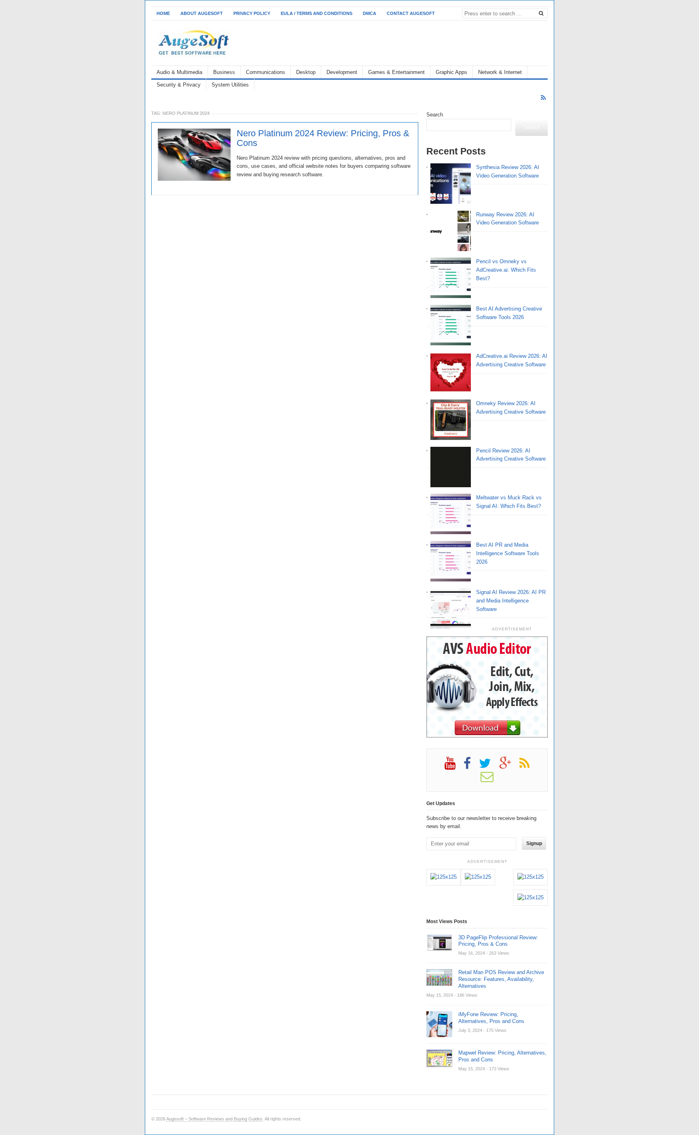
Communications (265, 72)
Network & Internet (500, 72)
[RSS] (543, 98)
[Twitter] (489, 766)
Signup (534, 843)
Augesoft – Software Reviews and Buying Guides (214, 1118)
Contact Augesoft (411, 13)
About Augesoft (201, 13)
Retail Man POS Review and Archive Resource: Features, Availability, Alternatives (501, 979)
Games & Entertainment (396, 72)
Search (434, 115)
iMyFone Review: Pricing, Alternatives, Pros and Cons (491, 1017)
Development (341, 72)
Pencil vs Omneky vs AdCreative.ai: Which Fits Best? (506, 269)
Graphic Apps (451, 72)
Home (163, 13)
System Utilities (230, 85)
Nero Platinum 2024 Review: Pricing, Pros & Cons (323, 138)
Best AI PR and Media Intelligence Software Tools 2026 (507, 553)
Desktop (306, 72)
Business (224, 72)
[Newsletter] (491, 779)
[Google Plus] (509, 766)
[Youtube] (454, 766)
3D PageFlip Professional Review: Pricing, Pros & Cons (498, 940)
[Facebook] (471, 766)
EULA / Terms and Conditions (316, 13)
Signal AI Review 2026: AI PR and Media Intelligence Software (511, 600)
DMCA (369, 13)
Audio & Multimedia (179, 72)
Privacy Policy (251, 13)
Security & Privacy (179, 85)
